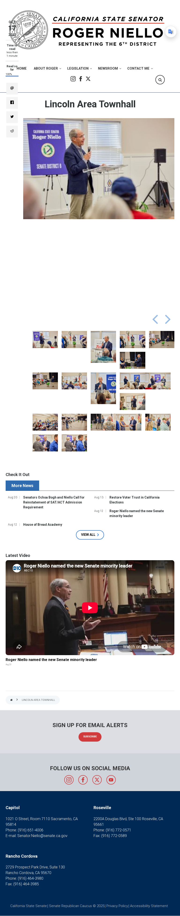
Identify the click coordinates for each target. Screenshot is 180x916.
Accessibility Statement (149, 906)
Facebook (80, 78)
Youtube (111, 779)
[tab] (23, 486)
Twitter (88, 78)
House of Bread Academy (42, 524)
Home (11, 700)
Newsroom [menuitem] (108, 69)
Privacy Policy (117, 906)
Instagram (73, 78)
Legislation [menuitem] (78, 69)
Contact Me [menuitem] (138, 69)
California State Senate (28, 906)
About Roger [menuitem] (46, 69)
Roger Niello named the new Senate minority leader (136, 513)
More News (22, 485)
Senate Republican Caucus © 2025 (76, 906)
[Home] (88, 29)
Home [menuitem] (22, 69)
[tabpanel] (90, 517)
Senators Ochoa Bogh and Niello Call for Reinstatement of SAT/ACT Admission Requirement (54, 502)
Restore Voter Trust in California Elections (134, 500)
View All (88, 535)
